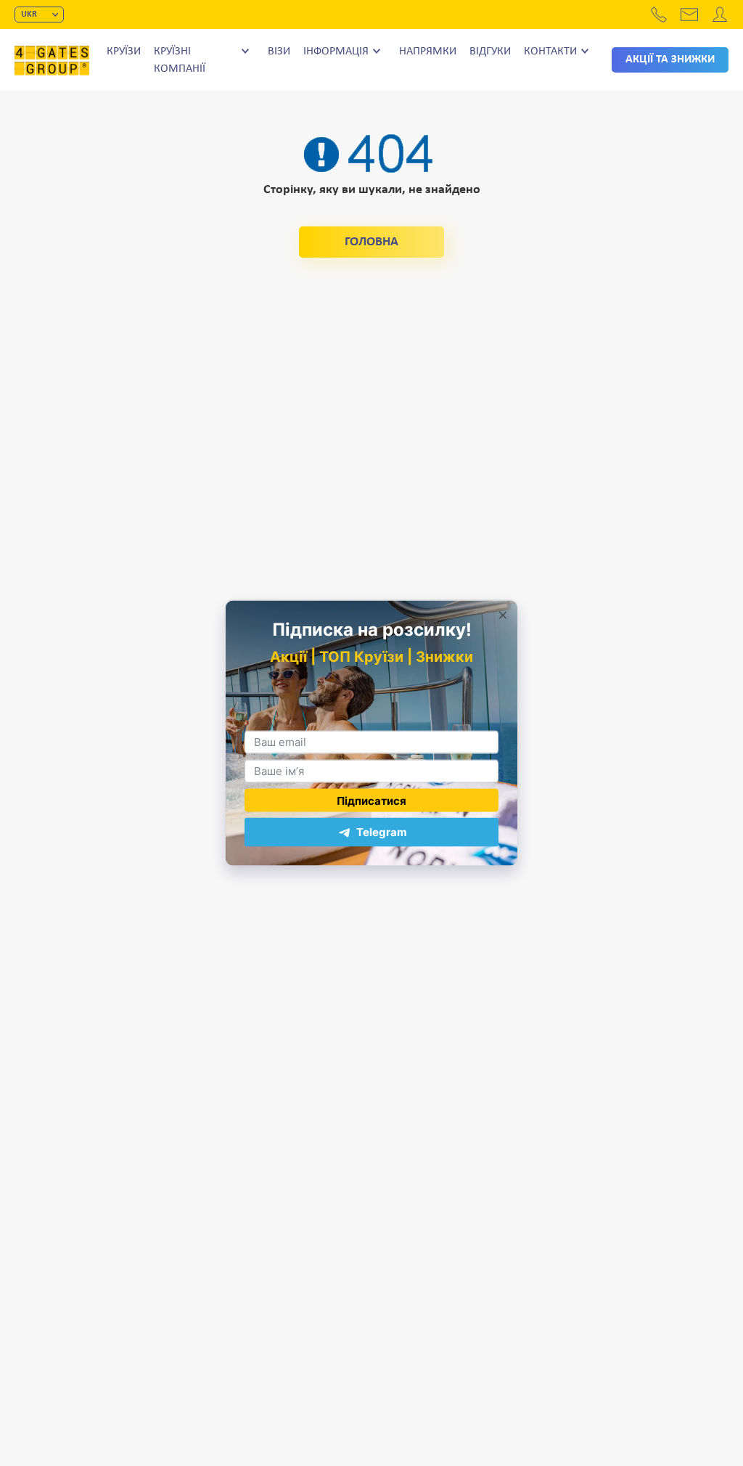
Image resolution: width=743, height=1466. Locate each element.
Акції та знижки (670, 59)
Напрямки (427, 51)
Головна (371, 242)
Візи (279, 51)
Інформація (336, 51)
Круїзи (124, 51)
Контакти (550, 51)
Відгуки (490, 51)
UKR (29, 14)
